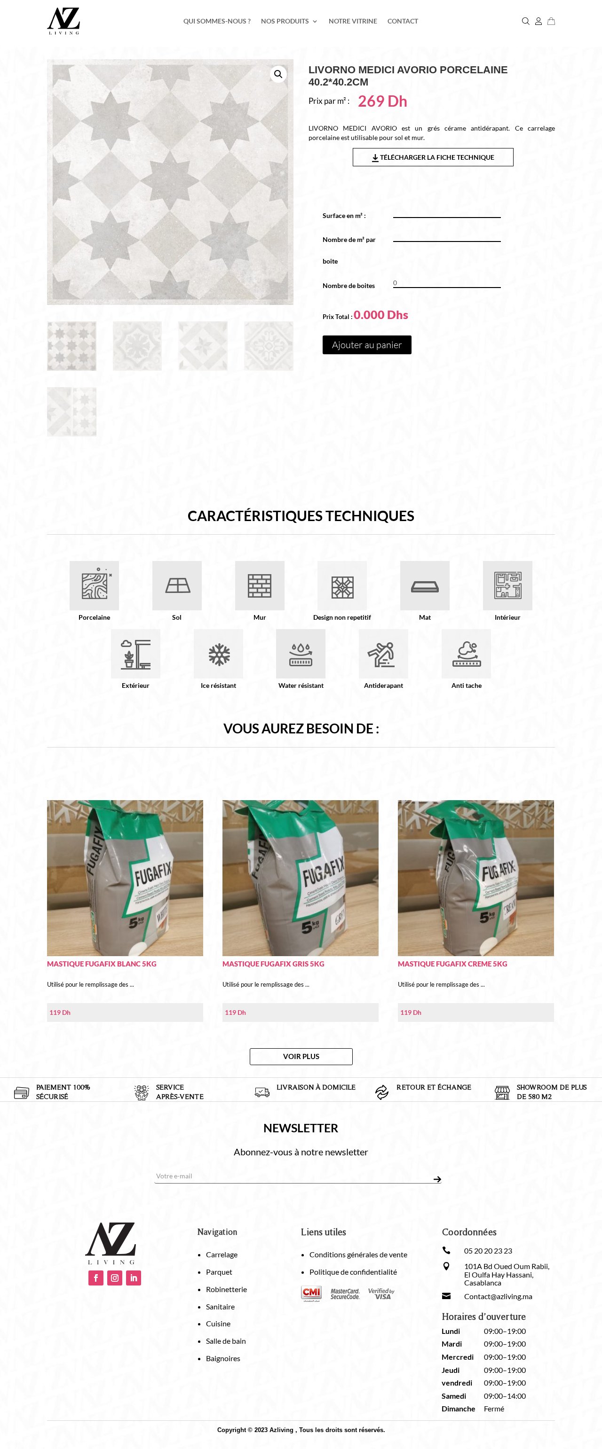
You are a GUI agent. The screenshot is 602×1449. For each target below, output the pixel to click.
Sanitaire (220, 1306)
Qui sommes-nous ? (217, 21)
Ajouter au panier (367, 345)
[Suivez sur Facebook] (95, 1277)
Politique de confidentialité (353, 1271)
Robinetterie (226, 1289)
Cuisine (218, 1323)
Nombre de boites (349, 285)
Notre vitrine (353, 21)
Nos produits (285, 21)
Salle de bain (226, 1340)
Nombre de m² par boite (349, 250)
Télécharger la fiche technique (436, 157)
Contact (403, 21)
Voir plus (301, 1056)
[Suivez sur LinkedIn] (133, 1277)
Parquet (219, 1271)
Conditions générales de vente (358, 1254)
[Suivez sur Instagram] (114, 1277)
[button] (278, 74)
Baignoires (223, 1358)
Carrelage (222, 1254)
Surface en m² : (347, 215)
